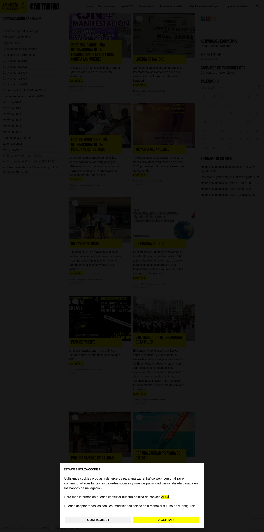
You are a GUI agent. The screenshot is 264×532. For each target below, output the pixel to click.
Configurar (98, 520)
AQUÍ (165, 497)
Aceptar (166, 520)
